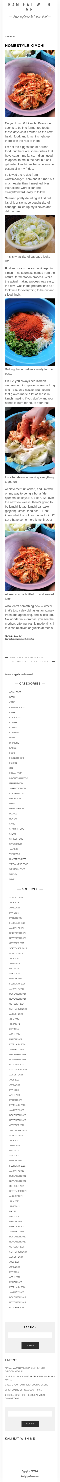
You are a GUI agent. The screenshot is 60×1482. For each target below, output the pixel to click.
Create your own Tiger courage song (26, 1385)
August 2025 (16, 953)
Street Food (16, 839)
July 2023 (14, 1080)
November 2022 (17, 1120)
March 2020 (15, 1282)
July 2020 (14, 1262)
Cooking (16, 636)
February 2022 (17, 1166)
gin (11, 768)
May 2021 (14, 1211)
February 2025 (17, 984)
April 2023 (14, 1095)
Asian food (15, 692)
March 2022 (15, 1161)
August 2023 (16, 1075)
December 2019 (17, 1297)
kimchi (24, 639)
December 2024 (17, 994)
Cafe (12, 702)
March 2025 (15, 978)
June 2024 (14, 1024)
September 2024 (18, 1009)
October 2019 (16, 1307)
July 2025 (14, 958)
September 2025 (18, 948)
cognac (13, 727)
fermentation (18, 639)
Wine (11, 879)
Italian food (16, 783)
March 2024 (15, 1039)
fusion (13, 763)
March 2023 (15, 1100)
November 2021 (17, 1181)
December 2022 (17, 1115)
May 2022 (14, 1150)
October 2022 (16, 1125)
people (13, 814)
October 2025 (16, 943)
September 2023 (18, 1070)
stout (12, 834)
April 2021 (14, 1216)
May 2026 (14, 913)
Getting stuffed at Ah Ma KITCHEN (31, 662)
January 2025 (16, 989)
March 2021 (15, 1221)
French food (16, 758)
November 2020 (17, 1242)
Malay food (15, 798)
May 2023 (14, 1090)
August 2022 (16, 1135)
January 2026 (16, 928)
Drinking (14, 743)
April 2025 (14, 973)
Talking (13, 849)
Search (30, 1345)
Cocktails (14, 717)
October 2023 (16, 1065)
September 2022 (18, 1130)
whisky (13, 874)
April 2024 (14, 1034)
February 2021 (17, 1226)
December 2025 (17, 933)
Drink (12, 738)
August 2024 (16, 1014)
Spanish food (16, 829)
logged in (17, 674)
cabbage (11, 639)
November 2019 (17, 1302)
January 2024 (16, 1049)
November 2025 (17, 938)
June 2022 (14, 1145)
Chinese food (16, 707)
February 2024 (17, 1044)
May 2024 (14, 1029)
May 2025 (14, 968)
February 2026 (17, 923)
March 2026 (15, 918)
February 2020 (17, 1287)
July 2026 (14, 903)
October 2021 (16, 1186)
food (20, 636)
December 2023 (17, 1054)
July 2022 (14, 1140)
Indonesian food (18, 778)
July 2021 (14, 1201)
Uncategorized (17, 859)
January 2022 (16, 1171)
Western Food (17, 869)
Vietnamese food (18, 864)
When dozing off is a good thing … (24, 1390)
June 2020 (14, 1267)
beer (12, 697)
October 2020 (16, 1247)
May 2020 (14, 1272)
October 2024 (16, 1004)
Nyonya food (16, 808)
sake (12, 824)
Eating (12, 748)
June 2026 (14, 908)
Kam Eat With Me (30, 7)
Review (13, 819)
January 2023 (16, 1110)
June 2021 (14, 1206)
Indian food (15, 773)
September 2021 (18, 1191)
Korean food (30, 639)
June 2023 (14, 1085)
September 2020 (18, 1252)
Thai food (14, 854)
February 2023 (17, 1105)
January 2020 (16, 1292)
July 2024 (14, 1019)
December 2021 (17, 1176)
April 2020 (14, 1277)
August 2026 (16, 898)
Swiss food (15, 844)
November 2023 (17, 1059)
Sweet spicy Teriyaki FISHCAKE (26, 657)
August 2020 (16, 1257)
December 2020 (17, 1237)
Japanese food (17, 788)
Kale (36, 1471)
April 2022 (14, 1156)
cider (12, 712)
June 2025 (14, 963)
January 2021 (16, 1231)
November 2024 (17, 999)
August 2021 (16, 1196)
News (12, 803)
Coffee (13, 722)
